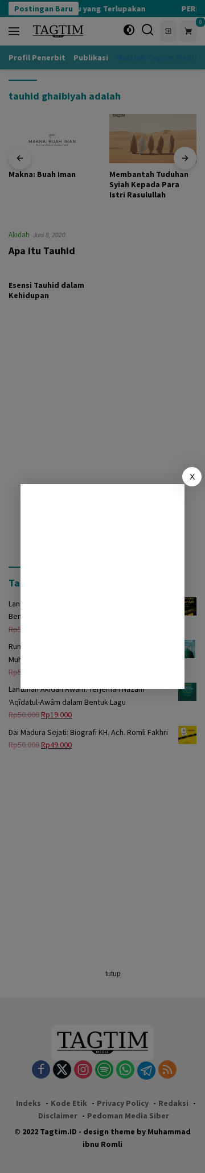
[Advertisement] (102, 586)
